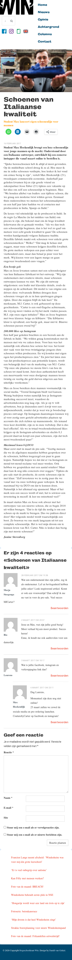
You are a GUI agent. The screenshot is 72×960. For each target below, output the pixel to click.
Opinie (43, 20)
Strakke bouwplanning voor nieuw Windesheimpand (38, 928)
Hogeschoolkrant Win (29, 950)
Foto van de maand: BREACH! (27, 886)
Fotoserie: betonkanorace (24, 911)
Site (6, 817)
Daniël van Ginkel (57, 950)
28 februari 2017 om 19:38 (34, 575)
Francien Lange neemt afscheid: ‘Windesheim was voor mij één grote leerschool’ (37, 860)
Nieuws (44, 12)
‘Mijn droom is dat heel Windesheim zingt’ (33, 919)
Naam (8, 798)
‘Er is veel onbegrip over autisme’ (29, 870)
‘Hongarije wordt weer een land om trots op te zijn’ (38, 903)
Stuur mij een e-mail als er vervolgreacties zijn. (33, 827)
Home (42, 5)
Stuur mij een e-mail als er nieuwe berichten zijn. (34, 835)
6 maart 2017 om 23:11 (42, 687)
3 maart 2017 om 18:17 (32, 660)
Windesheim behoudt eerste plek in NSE (32, 895)
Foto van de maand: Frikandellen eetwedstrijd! (35, 936)
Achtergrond (48, 27)
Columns (45, 34)
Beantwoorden (59, 608)
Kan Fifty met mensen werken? (27, 878)
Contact (44, 42)
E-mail (8, 808)
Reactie (9, 752)
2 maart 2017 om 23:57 (32, 620)
